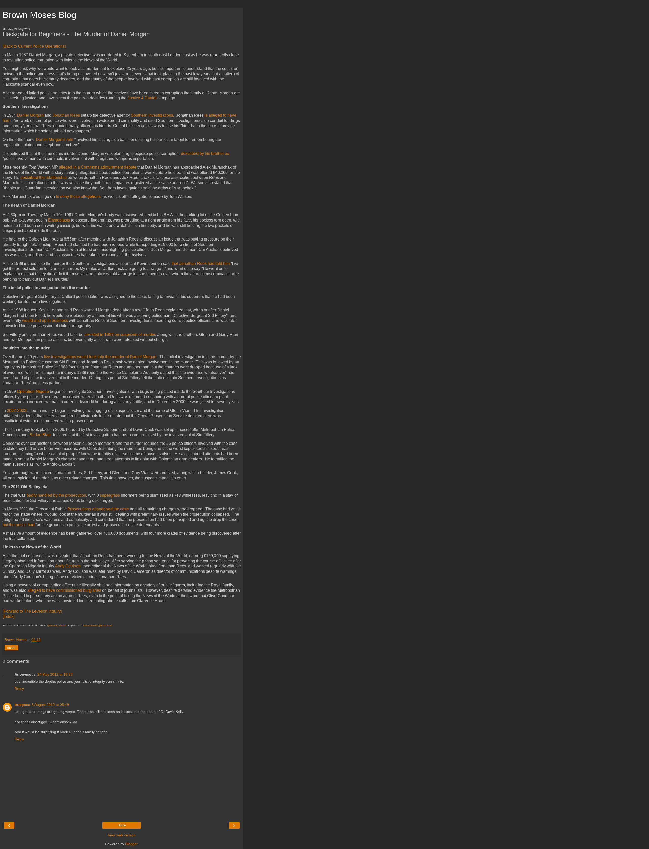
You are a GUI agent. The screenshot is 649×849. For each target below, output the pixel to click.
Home (122, 825)
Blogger (131, 844)
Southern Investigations (152, 115)
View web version (122, 835)
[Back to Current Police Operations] (34, 46)
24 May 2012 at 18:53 (55, 674)
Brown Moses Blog (39, 15)
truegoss (22, 705)
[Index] (8, 616)
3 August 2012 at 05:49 (50, 705)
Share (11, 648)
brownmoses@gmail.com (97, 625)
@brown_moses (56, 625)
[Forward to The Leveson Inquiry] (32, 611)
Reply (19, 689)
